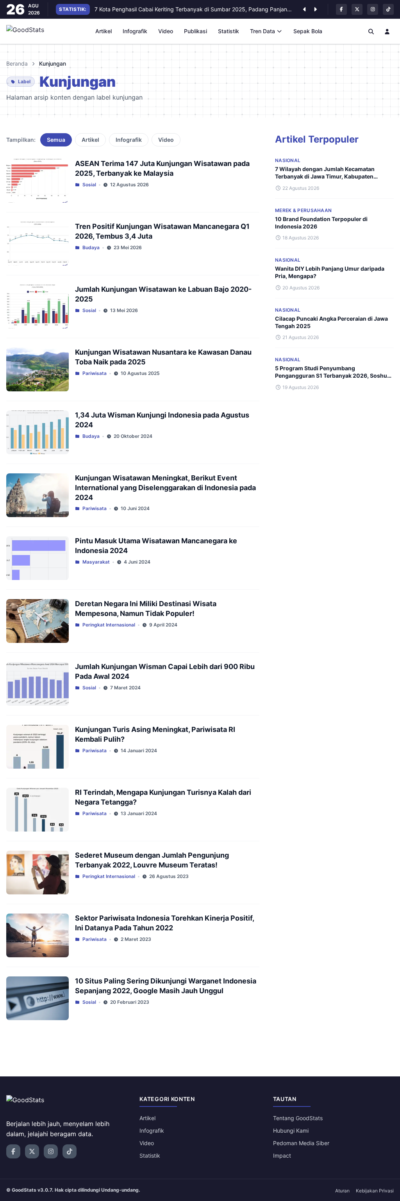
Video (165, 31)
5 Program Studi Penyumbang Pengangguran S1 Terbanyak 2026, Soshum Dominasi (333, 376)
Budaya (91, 247)
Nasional (287, 160)
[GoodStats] (29, 31)
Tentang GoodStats (298, 1118)
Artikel (103, 31)
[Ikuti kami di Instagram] (372, 9)
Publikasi (195, 31)
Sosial (89, 184)
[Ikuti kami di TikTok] (388, 9)
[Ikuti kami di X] (357, 9)
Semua (56, 139)
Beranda (17, 63)
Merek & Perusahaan (303, 210)
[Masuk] (387, 31)
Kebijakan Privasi (375, 1191)
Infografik (135, 31)
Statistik (228, 31)
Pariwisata (94, 373)
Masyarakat (96, 562)
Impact (282, 1155)
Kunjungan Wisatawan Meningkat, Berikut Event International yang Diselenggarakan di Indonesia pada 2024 (165, 487)
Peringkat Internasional (108, 625)
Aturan (342, 1191)
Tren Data (262, 31)
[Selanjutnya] (315, 9)
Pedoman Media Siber (301, 1143)
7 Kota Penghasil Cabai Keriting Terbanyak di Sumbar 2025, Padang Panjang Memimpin (195, 9)
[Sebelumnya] (304, 9)
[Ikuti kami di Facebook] (341, 9)
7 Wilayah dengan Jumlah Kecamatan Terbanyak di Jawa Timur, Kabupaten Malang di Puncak (325, 176)
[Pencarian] (371, 31)
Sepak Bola (307, 31)
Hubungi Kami (291, 1130)
